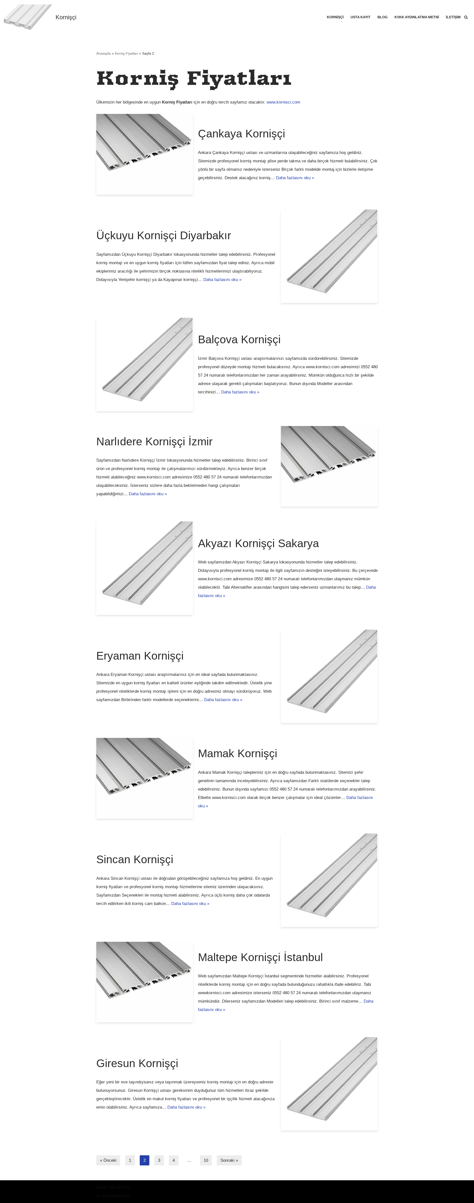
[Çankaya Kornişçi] (144, 154)
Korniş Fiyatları (126, 53)
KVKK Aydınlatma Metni (417, 17)
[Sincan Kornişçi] (329, 880)
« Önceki (108, 1160)
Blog (382, 17)
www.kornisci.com (283, 102)
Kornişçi (335, 17)
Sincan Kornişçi (134, 859)
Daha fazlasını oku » (295, 177)
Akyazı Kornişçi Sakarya (258, 543)
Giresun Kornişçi (137, 1063)
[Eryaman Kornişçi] (329, 676)
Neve (101, 1187)
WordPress (119, 1187)
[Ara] (466, 17)
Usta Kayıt (361, 17)
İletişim (453, 17)
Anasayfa (103, 53)
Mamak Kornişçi (237, 753)
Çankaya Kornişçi (241, 133)
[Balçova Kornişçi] (144, 364)
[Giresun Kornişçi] (329, 1084)
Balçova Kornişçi (239, 339)
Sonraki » (229, 1160)
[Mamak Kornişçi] (144, 778)
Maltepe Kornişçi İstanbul (260, 957)
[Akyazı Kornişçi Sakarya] (144, 568)
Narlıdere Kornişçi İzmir (154, 441)
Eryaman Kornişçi (140, 655)
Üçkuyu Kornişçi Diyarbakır (163, 235)
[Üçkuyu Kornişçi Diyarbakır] (329, 256)
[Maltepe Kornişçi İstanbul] (144, 982)
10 (206, 1160)
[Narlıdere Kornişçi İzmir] (329, 466)
